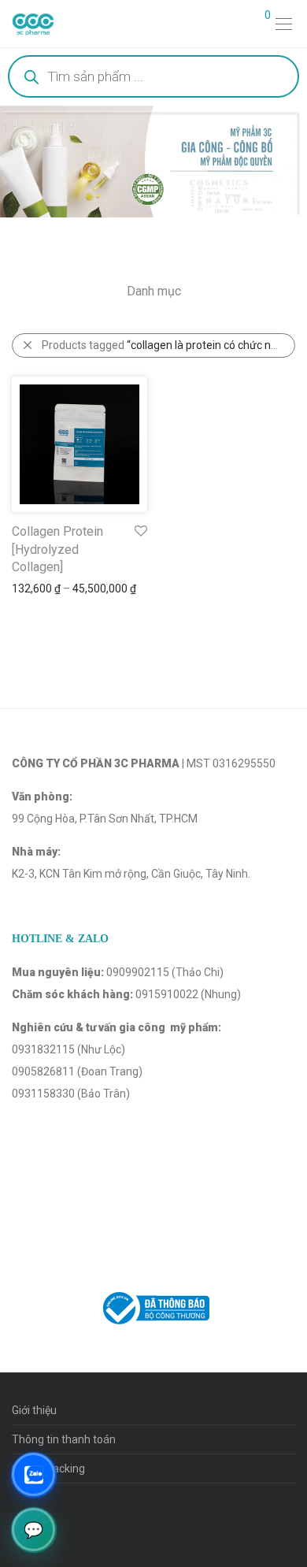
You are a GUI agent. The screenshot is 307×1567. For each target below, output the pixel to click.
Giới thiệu (34, 1410)
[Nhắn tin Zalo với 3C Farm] (33, 1474)
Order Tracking (48, 1468)
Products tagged (168, 345)
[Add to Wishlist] (139, 531)
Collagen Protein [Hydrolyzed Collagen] (57, 549)
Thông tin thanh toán (64, 1439)
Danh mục (154, 291)
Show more (32, 588)
